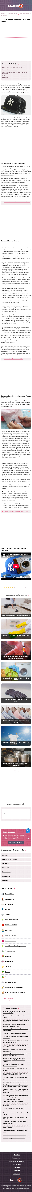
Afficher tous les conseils (8, 999)
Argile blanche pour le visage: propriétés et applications (15, 1046)
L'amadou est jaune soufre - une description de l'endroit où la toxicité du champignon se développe (15, 1091)
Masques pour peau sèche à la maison (14, 1138)
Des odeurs (6, 876)
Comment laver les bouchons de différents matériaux (14, 73)
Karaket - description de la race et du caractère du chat (14, 1012)
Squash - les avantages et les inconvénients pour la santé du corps (15, 1041)
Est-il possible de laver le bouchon (12, 67)
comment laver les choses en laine (13, 359)
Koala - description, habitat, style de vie (14, 1135)
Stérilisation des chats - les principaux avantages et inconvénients (14, 1025)
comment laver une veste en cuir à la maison (16, 511)
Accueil (3, 13)
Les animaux (6, 872)
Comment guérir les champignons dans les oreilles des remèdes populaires (15, 1074)
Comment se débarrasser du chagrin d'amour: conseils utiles (13, 1065)
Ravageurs (5, 867)
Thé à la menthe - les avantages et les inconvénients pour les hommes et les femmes (14, 1060)
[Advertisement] (16, 40)
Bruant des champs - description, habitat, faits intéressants (15, 1118)
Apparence (5, 863)
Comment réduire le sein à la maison (13, 1082)
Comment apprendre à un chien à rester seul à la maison (16, 1021)
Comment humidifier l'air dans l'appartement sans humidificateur (13, 1100)
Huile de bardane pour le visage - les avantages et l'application (13, 1055)
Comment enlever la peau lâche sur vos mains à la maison (14, 1127)
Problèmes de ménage (9, 859)
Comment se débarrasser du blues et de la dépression (15, 1105)
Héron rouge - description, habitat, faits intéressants (14, 1050)
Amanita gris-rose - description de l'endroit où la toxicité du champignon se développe (15, 1086)
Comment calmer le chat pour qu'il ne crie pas (15, 1078)
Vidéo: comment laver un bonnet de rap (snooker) (13, 76)
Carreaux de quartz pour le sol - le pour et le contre (15, 1113)
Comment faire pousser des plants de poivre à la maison (16, 1037)
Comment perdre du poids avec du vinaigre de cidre (15, 1069)
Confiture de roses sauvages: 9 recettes (14, 1033)
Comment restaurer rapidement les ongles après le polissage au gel (15, 1096)
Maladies (5, 855)
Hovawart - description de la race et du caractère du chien (14, 1122)
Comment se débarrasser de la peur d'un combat (14, 1016)
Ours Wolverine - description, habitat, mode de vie (16, 1131)
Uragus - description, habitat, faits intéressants (13, 1109)
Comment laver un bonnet (9, 69)
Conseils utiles (12, 13)
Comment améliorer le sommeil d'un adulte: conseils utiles (15, 1030)
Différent (5, 880)
